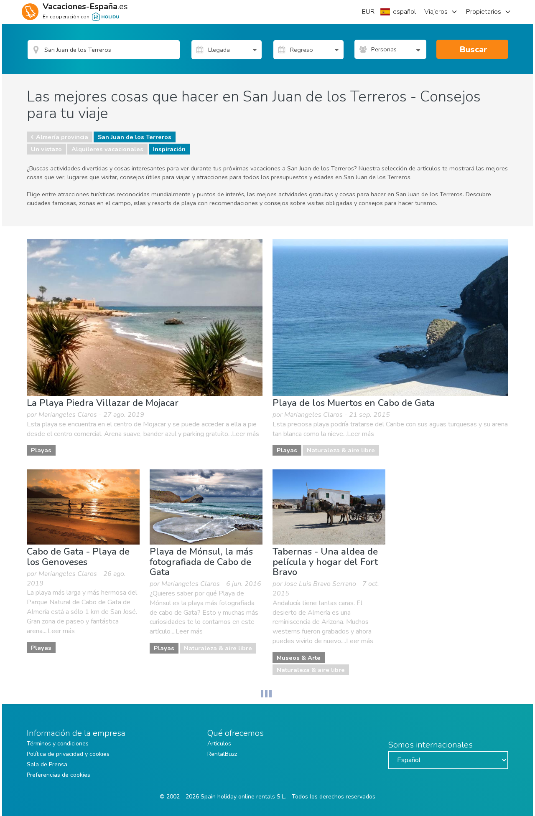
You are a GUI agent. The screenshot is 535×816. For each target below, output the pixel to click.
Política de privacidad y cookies (68, 754)
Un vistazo (46, 149)
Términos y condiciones (58, 744)
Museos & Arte (299, 658)
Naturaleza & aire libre (341, 450)
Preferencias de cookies (58, 775)
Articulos (219, 744)
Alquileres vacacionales (107, 149)
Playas (41, 450)
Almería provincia (62, 137)
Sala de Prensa (47, 764)
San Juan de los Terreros (134, 137)
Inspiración (169, 149)
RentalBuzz (222, 754)
